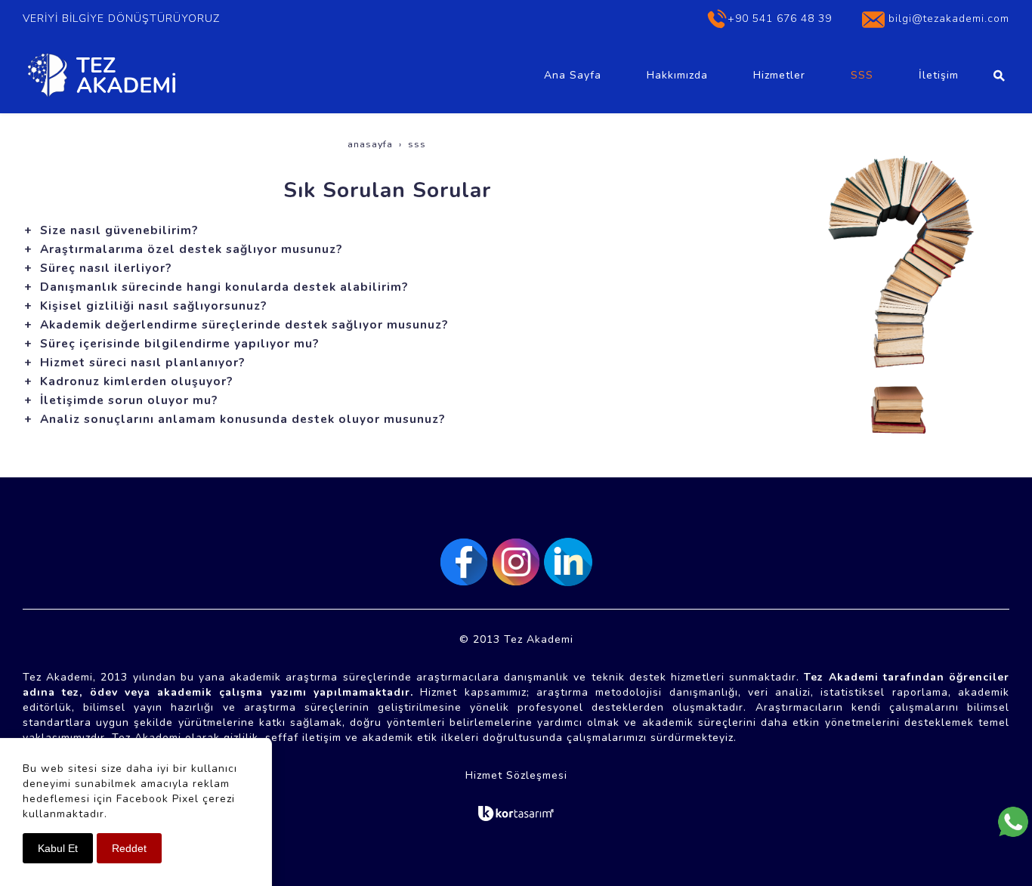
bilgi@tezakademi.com (948, 18)
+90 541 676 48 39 (780, 18)
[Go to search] (999, 75)
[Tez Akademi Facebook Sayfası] (464, 561)
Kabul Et (58, 848)
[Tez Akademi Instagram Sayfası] (516, 561)
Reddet (129, 848)
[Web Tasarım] (516, 813)
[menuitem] (572, 75)
